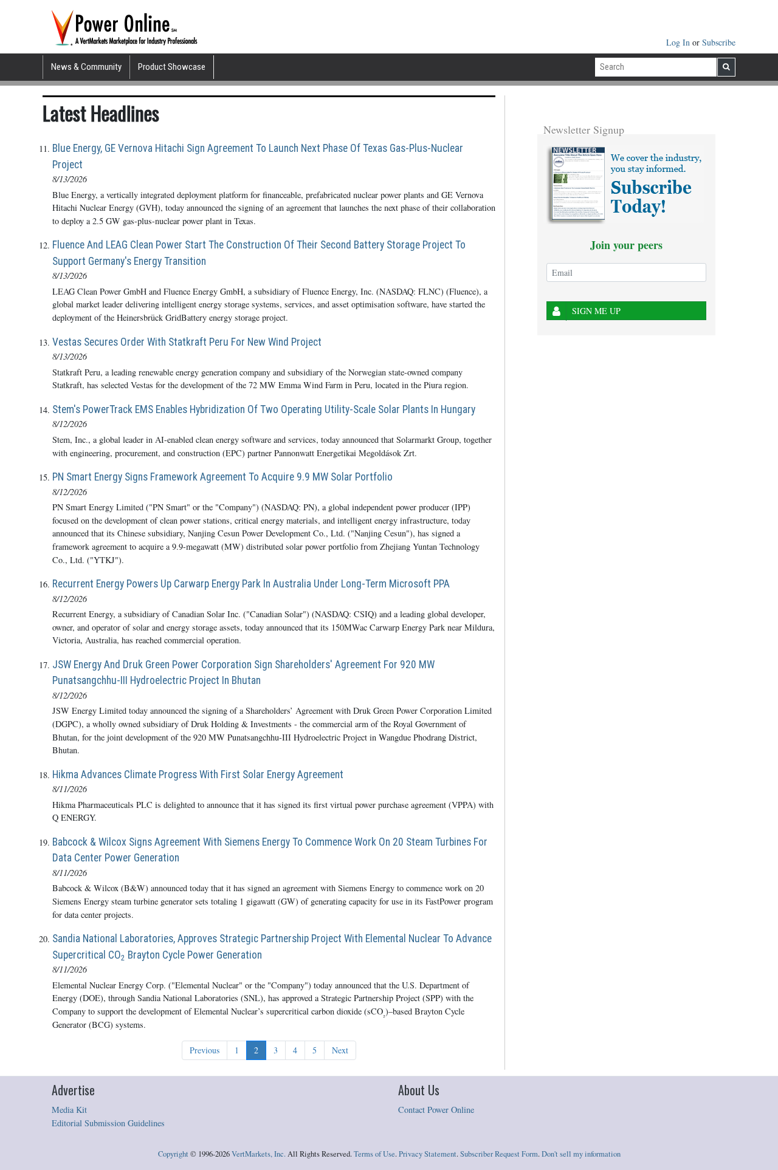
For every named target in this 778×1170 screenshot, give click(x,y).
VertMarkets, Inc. (259, 1154)
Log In (679, 42)
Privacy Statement (427, 1154)
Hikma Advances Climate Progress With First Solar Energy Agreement (197, 774)
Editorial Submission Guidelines (108, 1123)
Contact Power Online (436, 1109)
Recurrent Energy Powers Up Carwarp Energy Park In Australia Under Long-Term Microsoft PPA (251, 584)
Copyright (173, 1154)
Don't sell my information (581, 1154)
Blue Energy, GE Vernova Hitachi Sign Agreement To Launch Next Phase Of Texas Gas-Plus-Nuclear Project (257, 156)
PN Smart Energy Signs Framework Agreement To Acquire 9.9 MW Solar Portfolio (222, 477)
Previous (204, 1050)
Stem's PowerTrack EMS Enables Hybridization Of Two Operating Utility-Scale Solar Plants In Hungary (263, 409)
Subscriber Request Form (499, 1154)
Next (340, 1050)
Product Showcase (171, 66)
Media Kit (69, 1109)
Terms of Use (374, 1154)
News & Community (86, 66)
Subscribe (718, 42)
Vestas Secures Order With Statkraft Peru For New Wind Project (187, 342)
